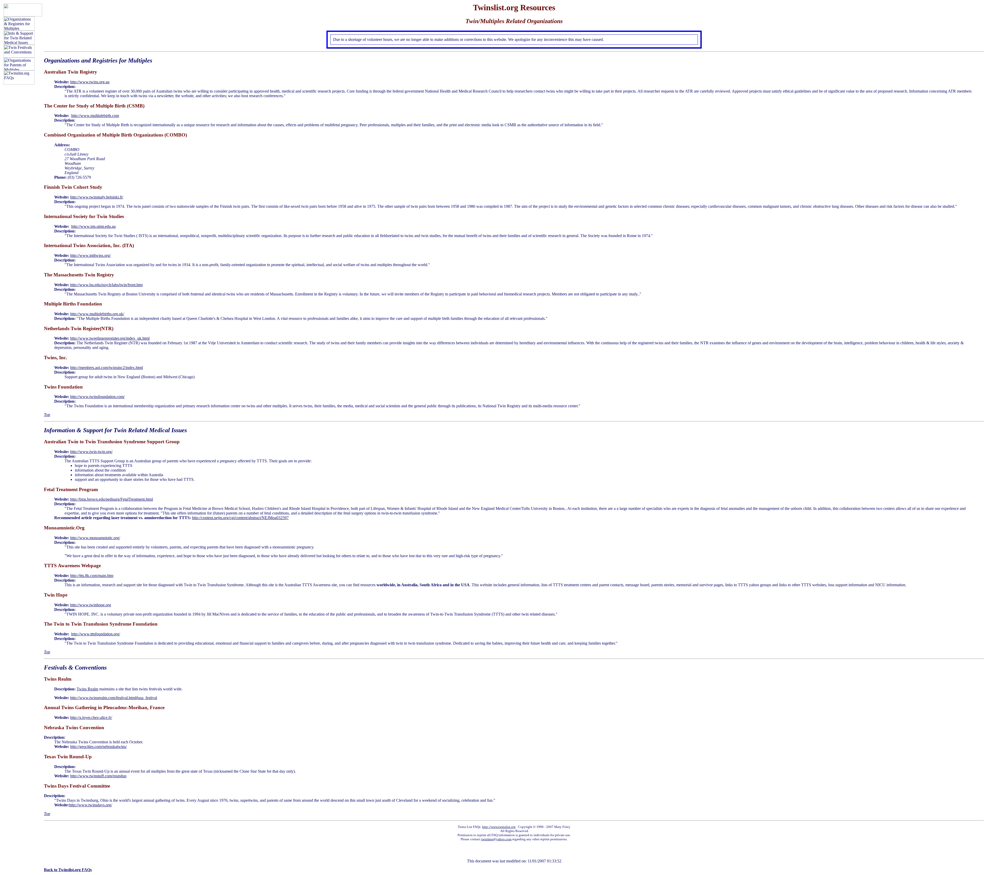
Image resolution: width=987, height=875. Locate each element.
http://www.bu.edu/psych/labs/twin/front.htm (106, 285)
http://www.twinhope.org (90, 605)
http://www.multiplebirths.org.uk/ (97, 314)
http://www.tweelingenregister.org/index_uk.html (110, 338)
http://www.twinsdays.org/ (90, 805)
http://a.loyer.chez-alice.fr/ (91, 717)
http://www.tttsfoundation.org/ (95, 634)
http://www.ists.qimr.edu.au (93, 226)
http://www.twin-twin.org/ (91, 451)
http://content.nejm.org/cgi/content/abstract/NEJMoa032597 (240, 518)
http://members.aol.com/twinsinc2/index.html (106, 367)
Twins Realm (87, 689)
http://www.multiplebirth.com (95, 115)
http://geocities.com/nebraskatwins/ (98, 746)
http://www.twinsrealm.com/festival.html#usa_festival (113, 698)
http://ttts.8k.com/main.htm (91, 575)
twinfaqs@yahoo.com (496, 839)
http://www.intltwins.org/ (90, 255)
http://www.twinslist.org (499, 827)
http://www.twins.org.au (89, 82)
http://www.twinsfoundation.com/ (97, 396)
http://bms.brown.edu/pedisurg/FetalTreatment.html (111, 499)
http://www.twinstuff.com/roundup (98, 776)
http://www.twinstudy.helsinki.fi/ (96, 197)
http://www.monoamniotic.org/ (95, 538)
